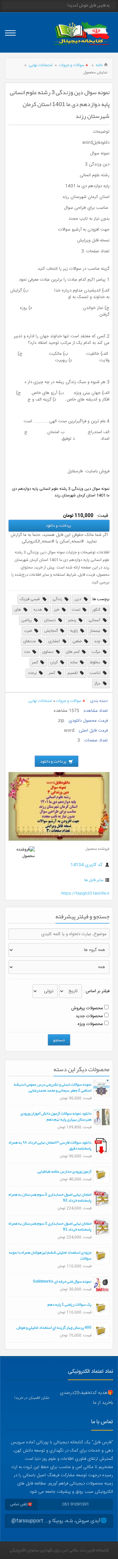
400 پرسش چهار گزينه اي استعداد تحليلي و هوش (53, 1327)
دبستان (50, 620)
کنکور (96, 609)
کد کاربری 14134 (87, 865)
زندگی (57, 599)
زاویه (74, 630)
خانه (99, 65)
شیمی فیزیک (30, 599)
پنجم (72, 620)
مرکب (96, 652)
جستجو (59, 1040)
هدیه (38, 609)
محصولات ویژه (90, 1024)
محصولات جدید (89, 1016)
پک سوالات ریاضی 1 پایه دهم (69, 1304)
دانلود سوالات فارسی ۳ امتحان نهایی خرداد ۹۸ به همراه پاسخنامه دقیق (50, 1145)
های (18, 609)
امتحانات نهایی (40, 65)
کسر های (73, 652)
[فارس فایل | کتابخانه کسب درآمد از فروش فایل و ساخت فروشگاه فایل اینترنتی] (81, 33)
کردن (54, 662)
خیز (57, 609)
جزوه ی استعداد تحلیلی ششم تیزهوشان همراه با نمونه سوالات (50, 1255)
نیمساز (95, 630)
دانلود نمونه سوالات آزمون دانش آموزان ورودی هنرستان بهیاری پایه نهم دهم (55, 1116)
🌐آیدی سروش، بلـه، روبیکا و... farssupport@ (59, 1521)
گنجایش (51, 630)
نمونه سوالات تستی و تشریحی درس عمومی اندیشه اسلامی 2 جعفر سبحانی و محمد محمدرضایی (52, 1087)
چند (97, 641)
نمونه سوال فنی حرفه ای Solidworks (62, 1281)
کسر (35, 662)
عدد (27, 652)
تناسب (95, 673)
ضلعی (77, 641)
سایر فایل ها (94, 880)
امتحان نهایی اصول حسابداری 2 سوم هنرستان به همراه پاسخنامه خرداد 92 (50, 1197)
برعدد (33, 673)
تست (76, 609)
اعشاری (54, 641)
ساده (74, 662)
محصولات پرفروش (87, 1008)
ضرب (28, 630)
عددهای (30, 641)
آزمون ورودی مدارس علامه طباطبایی (64, 1171)
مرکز (97, 683)
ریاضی (27, 620)
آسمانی (94, 620)
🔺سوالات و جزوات (74, 65)
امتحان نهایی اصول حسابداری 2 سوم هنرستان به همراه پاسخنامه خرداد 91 (50, 1226)
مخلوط (95, 662)
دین (78, 599)
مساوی (48, 652)
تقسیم (73, 673)
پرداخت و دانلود (59, 525)
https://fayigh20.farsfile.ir (85, 893)
